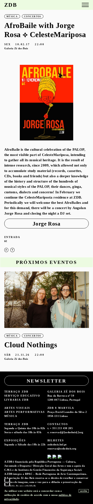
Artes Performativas (24, 411)
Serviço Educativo (22, 395)
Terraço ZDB (16, 391)
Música (11, 416)
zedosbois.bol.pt (57, 444)
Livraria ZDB (16, 399)
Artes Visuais (17, 407)
